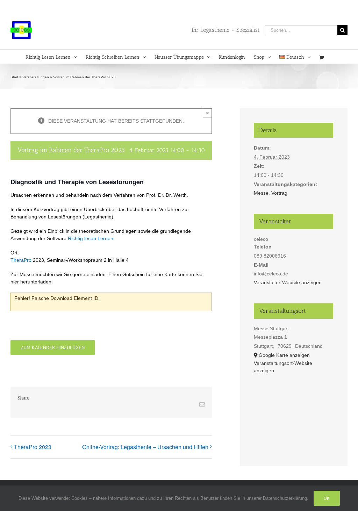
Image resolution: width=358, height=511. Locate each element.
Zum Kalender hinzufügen (53, 348)
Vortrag (279, 193)
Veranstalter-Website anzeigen (288, 282)
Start (14, 77)
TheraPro (20, 260)
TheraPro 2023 (32, 447)
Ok (327, 498)
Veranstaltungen (35, 77)
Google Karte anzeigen (284, 355)
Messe (261, 193)
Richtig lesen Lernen (90, 238)
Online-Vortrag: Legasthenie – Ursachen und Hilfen (145, 447)
